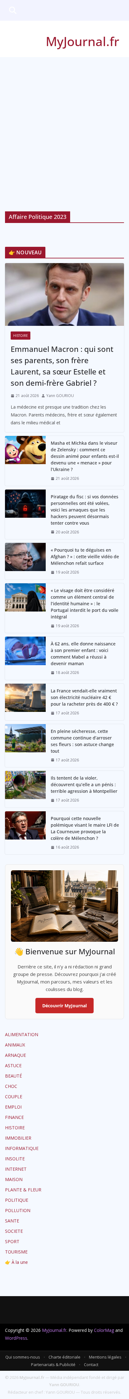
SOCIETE (14, 1231)
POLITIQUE (16, 1200)
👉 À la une (16, 1262)
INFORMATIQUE (22, 1148)
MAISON (14, 1179)
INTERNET (16, 1169)
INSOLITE (15, 1159)
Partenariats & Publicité (53, 1364)
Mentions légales (105, 1357)
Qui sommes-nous (22, 1357)
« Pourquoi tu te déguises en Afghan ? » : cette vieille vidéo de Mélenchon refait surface (85, 556)
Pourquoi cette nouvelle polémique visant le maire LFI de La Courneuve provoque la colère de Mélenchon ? (85, 828)
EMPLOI (13, 1107)
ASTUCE (13, 1065)
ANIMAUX (15, 1045)
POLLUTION (17, 1210)
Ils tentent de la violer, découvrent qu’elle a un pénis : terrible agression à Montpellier (84, 784)
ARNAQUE (15, 1055)
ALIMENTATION (21, 1034)
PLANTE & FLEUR (23, 1190)
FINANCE (14, 1117)
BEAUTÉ (13, 1076)
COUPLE (13, 1097)
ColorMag (104, 1330)
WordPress (16, 1338)
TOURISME (16, 1252)
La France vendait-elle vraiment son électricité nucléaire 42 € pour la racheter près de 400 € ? (84, 697)
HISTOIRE (20, 335)
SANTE (12, 1221)
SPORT (12, 1241)
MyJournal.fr (82, 41)
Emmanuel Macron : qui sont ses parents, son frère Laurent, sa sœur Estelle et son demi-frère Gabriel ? (62, 366)
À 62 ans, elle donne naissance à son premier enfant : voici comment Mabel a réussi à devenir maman (83, 653)
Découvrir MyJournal (64, 1006)
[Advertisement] (64, 124)
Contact (91, 1364)
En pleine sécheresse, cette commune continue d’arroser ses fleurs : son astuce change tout (82, 741)
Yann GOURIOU (60, 395)
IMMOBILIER (18, 1138)
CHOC (11, 1086)
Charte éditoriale (64, 1357)
